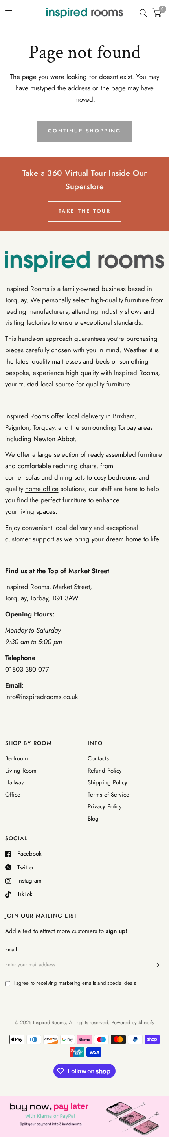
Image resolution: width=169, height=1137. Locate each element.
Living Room (21, 770)
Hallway (14, 782)
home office (42, 488)
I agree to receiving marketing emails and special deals (74, 983)
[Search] (143, 13)
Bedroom (16, 758)
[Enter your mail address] (156, 965)
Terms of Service (108, 794)
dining (63, 477)
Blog (93, 818)
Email (11, 949)
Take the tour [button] (85, 211)
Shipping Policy (107, 782)
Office (12, 794)
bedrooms (122, 477)
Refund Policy (105, 770)
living (26, 511)
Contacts (98, 758)
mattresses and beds (81, 361)
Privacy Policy (105, 806)
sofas (33, 477)
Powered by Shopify (132, 1022)
